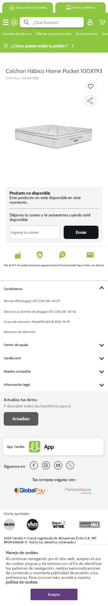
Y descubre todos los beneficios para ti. (37, 406)
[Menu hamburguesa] (5, 22)
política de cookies (22, 582)
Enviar (81, 232)
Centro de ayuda (16, 345)
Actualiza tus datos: (21, 399)
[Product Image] (53, 130)
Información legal (17, 384)
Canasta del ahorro (16, 34)
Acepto (54, 594)
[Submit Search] (26, 22)
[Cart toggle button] (102, 22)
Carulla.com (12, 358)
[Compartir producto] (89, 101)
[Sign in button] (90, 22)
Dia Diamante (86, 34)
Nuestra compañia (17, 371)
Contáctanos (13, 289)
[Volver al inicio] (14, 22)
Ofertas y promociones (53, 34)
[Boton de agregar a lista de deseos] (91, 86)
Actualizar (21, 418)
